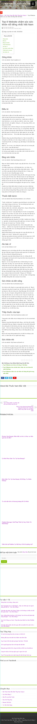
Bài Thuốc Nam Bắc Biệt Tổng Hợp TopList (15, 15)
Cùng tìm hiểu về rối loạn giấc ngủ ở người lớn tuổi (14, 651)
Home (1, 15)
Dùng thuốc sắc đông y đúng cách (9, 602)
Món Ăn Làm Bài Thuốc (8, 697)
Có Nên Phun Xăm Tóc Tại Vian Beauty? (13, 458)
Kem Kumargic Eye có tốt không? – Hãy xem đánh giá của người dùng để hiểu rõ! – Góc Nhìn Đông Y (17, 606)
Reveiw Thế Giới (7, 702)
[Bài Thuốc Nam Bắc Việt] (18, 4)
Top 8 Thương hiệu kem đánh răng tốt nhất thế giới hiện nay (16, 655)
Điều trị (4, 40)
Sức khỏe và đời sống (8, 48)
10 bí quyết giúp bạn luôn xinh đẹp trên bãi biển (13, 644)
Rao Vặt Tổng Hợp (7, 699)
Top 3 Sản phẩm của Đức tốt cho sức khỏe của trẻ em (11, 403)
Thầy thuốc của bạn (7, 50)
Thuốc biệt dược (6, 44)
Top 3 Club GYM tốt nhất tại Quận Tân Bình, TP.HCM (14, 641)
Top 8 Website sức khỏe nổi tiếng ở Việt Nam (15, 365)
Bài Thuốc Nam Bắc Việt (8, 27)
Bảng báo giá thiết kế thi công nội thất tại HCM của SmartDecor (17, 648)
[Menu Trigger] (32, 3)
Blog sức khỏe (6, 42)
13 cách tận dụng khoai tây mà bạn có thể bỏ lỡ (13, 634)
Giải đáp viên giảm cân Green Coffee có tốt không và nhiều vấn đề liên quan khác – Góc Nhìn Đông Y (17, 611)
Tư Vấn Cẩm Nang (7, 705)
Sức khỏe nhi (6, 52)
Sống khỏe (5, 39)
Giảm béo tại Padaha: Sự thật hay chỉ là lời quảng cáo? (17, 544)
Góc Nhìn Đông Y (7, 694)
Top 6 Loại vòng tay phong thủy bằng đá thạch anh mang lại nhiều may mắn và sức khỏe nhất (24, 408)
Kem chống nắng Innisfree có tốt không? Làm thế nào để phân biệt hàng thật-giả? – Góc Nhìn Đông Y (17, 616)
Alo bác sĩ (5, 46)
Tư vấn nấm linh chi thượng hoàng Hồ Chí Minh (15, 501)
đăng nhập (25, 552)
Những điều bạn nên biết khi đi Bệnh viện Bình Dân (14, 637)
